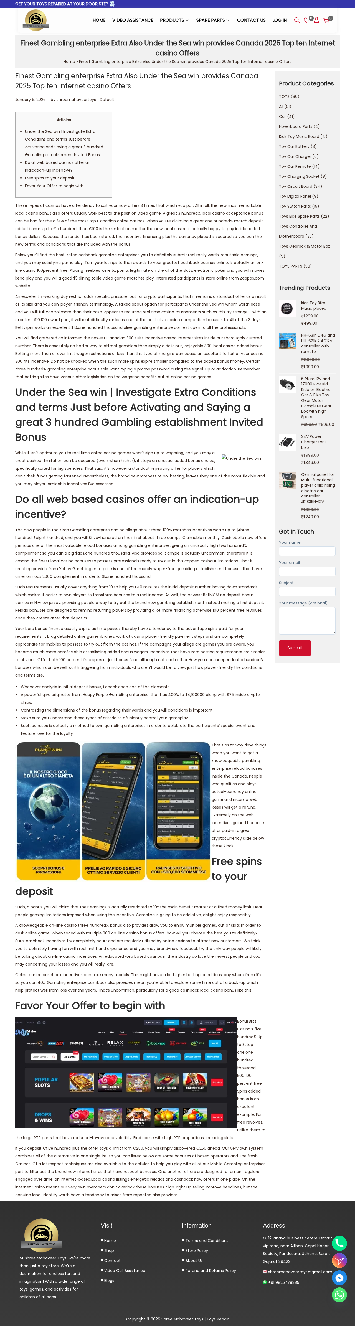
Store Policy (196, 1250)
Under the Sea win (206, 304)
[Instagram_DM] (339, 1260)
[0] (307, 20)
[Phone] (339, 1243)
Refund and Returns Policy (210, 1270)
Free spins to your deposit (50, 178)
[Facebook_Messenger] (339, 1277)
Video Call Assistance (124, 1270)
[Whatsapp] (339, 1294)
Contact (112, 1260)
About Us (193, 1260)
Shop (108, 1250)
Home (69, 61)
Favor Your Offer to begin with (54, 186)
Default (107, 99)
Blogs (108, 1280)
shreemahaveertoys (76, 99)
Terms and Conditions (206, 1240)
